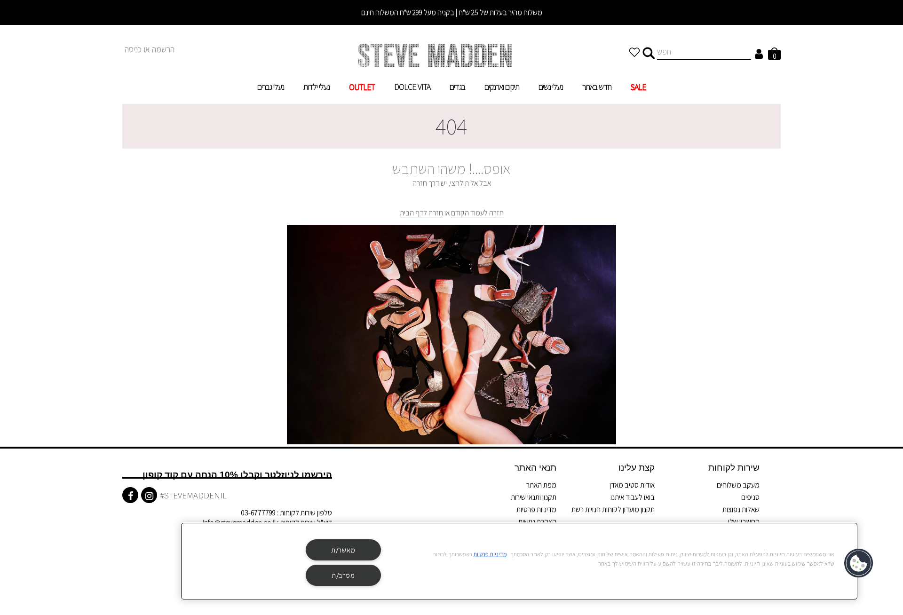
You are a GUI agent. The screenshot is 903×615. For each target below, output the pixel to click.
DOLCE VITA (412, 86)
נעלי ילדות (316, 86)
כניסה (133, 49)
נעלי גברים (270, 86)
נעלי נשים (551, 86)
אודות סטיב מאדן (632, 485)
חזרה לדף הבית (421, 213)
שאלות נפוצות (741, 509)
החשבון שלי (744, 522)
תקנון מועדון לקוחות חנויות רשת (613, 509)
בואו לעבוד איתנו (632, 497)
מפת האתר (541, 485)
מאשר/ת (343, 549)
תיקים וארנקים (501, 86)
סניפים (750, 497)
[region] (519, 561)
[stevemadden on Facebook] (130, 495)
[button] (859, 563)
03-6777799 (258, 513)
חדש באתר (596, 86)
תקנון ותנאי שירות (533, 497)
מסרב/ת (343, 575)
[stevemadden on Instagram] (149, 495)
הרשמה (163, 49)
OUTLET (362, 86)
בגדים (457, 86)
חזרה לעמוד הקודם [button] (477, 213)
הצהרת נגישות (537, 522)
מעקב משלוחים (738, 485)
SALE (638, 86)
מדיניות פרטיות (536, 509)
